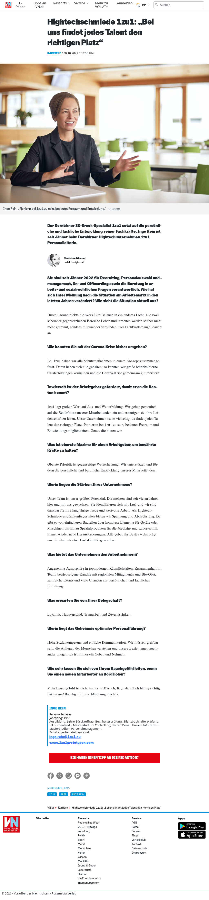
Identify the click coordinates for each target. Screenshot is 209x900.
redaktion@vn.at (74, 262)
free (63, 794)
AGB (134, 822)
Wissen (82, 857)
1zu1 (52, 794)
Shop (135, 835)
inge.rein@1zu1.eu (65, 737)
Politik (81, 835)
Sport (81, 840)
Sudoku (136, 831)
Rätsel (135, 827)
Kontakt (136, 844)
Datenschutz (139, 848)
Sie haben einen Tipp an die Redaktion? (104, 758)
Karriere (63, 807)
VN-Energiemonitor (89, 878)
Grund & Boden (87, 865)
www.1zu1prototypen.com (71, 742)
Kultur (81, 852)
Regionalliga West (88, 822)
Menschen (84, 848)
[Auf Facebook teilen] (50, 775)
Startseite (42, 818)
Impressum (139, 852)
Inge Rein (78, 794)
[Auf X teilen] (59, 775)
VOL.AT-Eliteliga (87, 827)
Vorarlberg (84, 831)
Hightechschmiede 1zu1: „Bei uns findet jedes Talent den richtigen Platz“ (116, 807)
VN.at (50, 807)
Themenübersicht (88, 882)
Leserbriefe (84, 870)
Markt (81, 844)
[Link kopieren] (86, 775)
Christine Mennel (75, 258)
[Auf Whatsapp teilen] (68, 775)
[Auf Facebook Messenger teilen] (77, 775)
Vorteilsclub (139, 840)
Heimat (82, 874)
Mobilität (83, 861)
